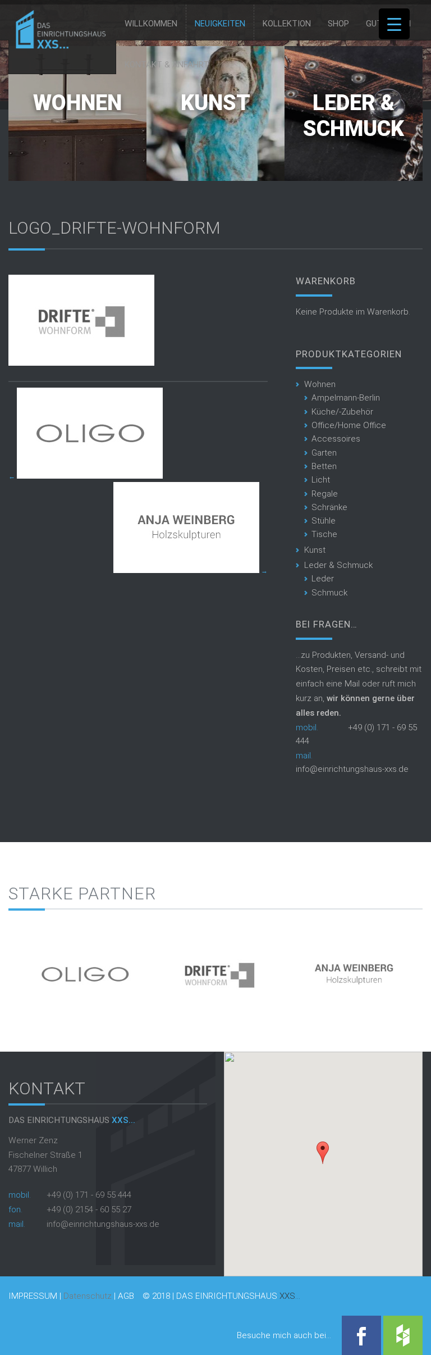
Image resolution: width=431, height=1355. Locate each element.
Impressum (32, 1296)
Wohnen (77, 102)
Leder (322, 579)
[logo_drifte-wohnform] (81, 363)
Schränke (329, 507)
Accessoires (335, 439)
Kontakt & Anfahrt (167, 65)
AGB (126, 1296)
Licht (320, 480)
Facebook (361, 1335)
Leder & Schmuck (353, 115)
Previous (17, 969)
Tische (324, 534)
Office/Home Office (348, 425)
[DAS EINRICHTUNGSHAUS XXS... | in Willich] (57, 46)
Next (414, 969)
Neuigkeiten (220, 24)
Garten (324, 453)
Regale (324, 494)
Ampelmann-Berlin (345, 398)
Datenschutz (87, 1296)
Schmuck (329, 593)
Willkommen (151, 24)
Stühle (323, 521)
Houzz (403, 1335)
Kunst (215, 102)
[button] (322, 1152)
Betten (324, 466)
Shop (338, 24)
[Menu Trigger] (394, 23)
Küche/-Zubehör (342, 412)
